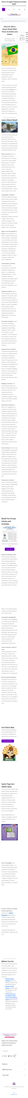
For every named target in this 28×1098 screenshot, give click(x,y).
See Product (10, 549)
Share (11, 1056)
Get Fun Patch (7, 741)
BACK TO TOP (14, 1094)
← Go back (4, 1051)
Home (2, 18)
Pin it (15, 1056)
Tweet (5, 1056)
